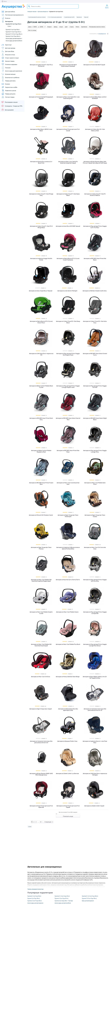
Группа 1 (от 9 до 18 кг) (33, 898)
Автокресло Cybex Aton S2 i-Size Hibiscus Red (95, 130)
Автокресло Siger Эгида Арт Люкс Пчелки (41, 548)
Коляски (7, 18)
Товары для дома (10, 94)
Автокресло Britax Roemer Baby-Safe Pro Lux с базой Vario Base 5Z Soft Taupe (95, 162)
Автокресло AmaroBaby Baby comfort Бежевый (94, 97)
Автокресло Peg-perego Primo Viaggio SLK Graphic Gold (68, 354)
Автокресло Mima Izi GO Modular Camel (41, 515)
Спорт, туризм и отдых (12, 58)
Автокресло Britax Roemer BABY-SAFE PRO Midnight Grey (41, 774)
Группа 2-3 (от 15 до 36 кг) (13, 36)
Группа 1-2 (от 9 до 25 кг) (61, 898)
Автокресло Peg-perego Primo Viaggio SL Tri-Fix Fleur (95, 226)
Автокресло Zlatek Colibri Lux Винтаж (67, 773)
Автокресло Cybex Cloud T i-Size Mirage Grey (41, 194)
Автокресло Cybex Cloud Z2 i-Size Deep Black (68, 322)
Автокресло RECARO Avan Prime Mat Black (95, 259)
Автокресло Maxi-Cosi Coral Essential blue (68, 483)
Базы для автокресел (88, 900)
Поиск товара (29, 6)
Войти (107, 7)
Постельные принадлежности (14, 15)
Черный (86, 17)
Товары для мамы (10, 80)
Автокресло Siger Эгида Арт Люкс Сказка (95, 515)
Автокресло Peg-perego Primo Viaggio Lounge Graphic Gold (68, 386)
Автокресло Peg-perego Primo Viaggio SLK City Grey (95, 580)
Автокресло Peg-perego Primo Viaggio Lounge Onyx (95, 451)
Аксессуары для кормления (13, 71)
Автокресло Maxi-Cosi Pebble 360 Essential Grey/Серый (41, 645)
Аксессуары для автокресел (14, 38)
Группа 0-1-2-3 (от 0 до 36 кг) (14, 34)
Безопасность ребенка (12, 77)
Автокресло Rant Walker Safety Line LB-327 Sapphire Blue (95, 677)
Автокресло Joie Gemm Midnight (67, 291)
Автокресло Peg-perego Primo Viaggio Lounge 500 (95, 612)
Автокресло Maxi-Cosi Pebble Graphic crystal (41, 612)
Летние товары (9, 97)
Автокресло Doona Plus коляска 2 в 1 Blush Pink (41, 162)
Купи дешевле (9, 110)
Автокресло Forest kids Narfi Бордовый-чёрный (41, 97)
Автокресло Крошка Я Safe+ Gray (67, 741)
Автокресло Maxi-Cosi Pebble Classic (67, 612)
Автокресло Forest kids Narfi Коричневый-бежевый (68, 65)
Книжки (7, 84)
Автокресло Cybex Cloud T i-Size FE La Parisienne (41, 65)
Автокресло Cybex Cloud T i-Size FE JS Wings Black (41, 226)
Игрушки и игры (10, 54)
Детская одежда (10, 48)
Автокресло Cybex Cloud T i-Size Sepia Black (68, 194)
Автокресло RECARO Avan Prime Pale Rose (68, 451)
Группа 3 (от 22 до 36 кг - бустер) (64, 900)
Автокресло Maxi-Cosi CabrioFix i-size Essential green (68, 97)
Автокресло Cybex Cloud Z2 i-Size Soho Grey (95, 322)
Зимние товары (9, 61)
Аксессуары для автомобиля (14, 40)
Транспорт (8, 45)
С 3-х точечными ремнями (55, 17)
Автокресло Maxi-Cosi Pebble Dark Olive (94, 483)
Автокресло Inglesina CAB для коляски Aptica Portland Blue (68, 548)
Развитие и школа (10, 90)
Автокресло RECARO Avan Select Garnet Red (68, 418)
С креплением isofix (69, 17)
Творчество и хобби (11, 87)
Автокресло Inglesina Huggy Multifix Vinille (41, 259)
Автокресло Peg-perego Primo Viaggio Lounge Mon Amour (95, 645)
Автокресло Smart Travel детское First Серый (68, 806)
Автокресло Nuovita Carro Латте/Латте (68, 579)
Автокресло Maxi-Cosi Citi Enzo (40, 676)
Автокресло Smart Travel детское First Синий (68, 130)
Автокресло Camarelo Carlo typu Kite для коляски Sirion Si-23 (95, 709)
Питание (7, 67)
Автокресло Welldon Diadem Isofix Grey (95, 291)
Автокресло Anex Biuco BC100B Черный (68, 226)
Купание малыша (10, 74)
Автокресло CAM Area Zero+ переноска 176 (41, 354)
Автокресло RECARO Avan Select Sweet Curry (95, 354)
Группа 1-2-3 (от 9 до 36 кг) (89, 898)
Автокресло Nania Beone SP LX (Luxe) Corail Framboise (68, 259)
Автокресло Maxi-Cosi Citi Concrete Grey (95, 548)
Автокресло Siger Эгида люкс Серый (40, 709)
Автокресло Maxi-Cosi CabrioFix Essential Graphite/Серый (68, 162)
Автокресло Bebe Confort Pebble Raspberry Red (41, 451)
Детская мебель (10, 11)
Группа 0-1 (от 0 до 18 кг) (13, 29)
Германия (79, 17)
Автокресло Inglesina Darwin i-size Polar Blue (95, 741)
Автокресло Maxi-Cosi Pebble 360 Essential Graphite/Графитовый (41, 580)
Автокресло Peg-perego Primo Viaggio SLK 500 (95, 386)
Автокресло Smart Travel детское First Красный (41, 806)
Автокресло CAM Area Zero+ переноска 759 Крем (95, 774)
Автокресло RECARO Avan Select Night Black (95, 418)
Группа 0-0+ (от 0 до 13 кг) (13, 24)
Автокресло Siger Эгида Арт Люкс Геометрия (68, 515)
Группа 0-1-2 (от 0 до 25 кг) (13, 31)
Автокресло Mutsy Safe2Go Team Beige (67, 676)
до (38, 26)
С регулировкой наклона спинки (37, 17)
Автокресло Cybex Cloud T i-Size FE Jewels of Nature (94, 194)
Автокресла (9, 21)
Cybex (9, 26)
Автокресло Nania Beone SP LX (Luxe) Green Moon (41, 322)
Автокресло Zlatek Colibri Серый (94, 806)
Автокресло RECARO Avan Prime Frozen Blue (41, 483)
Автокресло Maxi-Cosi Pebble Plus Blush (68, 644)
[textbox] (52, 6)
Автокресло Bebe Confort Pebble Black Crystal (41, 386)
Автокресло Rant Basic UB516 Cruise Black (41, 130)
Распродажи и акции (11, 102)
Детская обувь (9, 51)
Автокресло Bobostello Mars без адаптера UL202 (68, 709)
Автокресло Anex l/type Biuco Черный (40, 291)
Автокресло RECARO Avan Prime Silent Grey (41, 418)
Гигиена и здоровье (11, 64)
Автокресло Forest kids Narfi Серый (94, 64)
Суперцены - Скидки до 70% (13, 106)
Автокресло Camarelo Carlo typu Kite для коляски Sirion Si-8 (41, 741)
